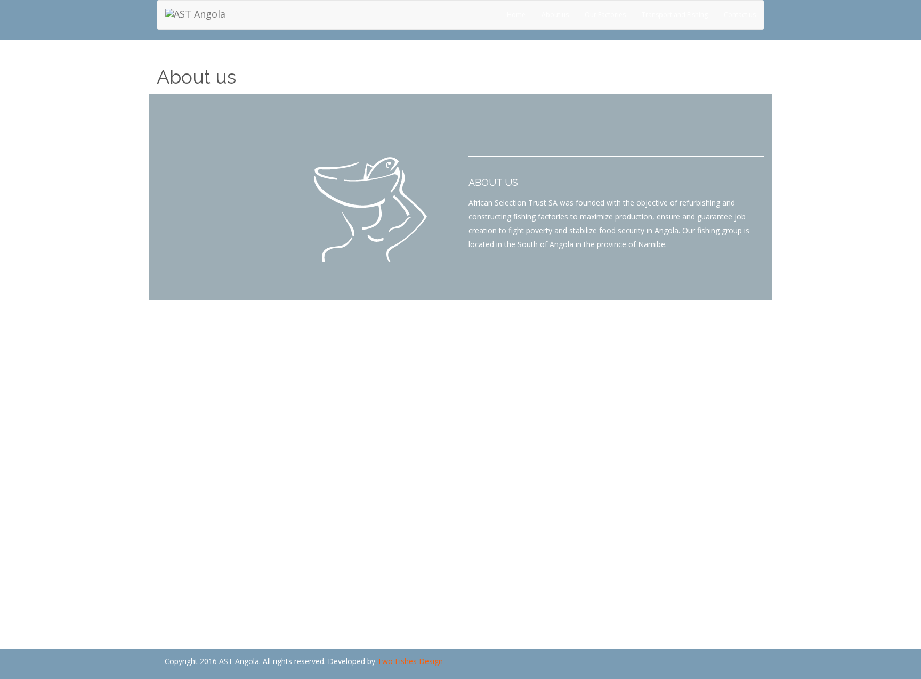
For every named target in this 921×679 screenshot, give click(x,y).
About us (555, 14)
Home (516, 14)
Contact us (740, 14)
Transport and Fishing (675, 14)
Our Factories (605, 14)
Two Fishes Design (410, 661)
